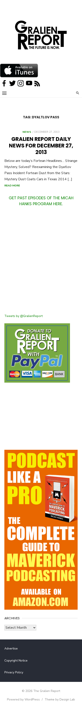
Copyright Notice (16, 660)
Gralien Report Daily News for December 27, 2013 (41, 145)
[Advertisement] (41, 263)
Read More (12, 185)
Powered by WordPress (23, 699)
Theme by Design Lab (60, 699)
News (27, 132)
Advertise (11, 648)
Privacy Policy (13, 672)
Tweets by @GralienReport (23, 316)
